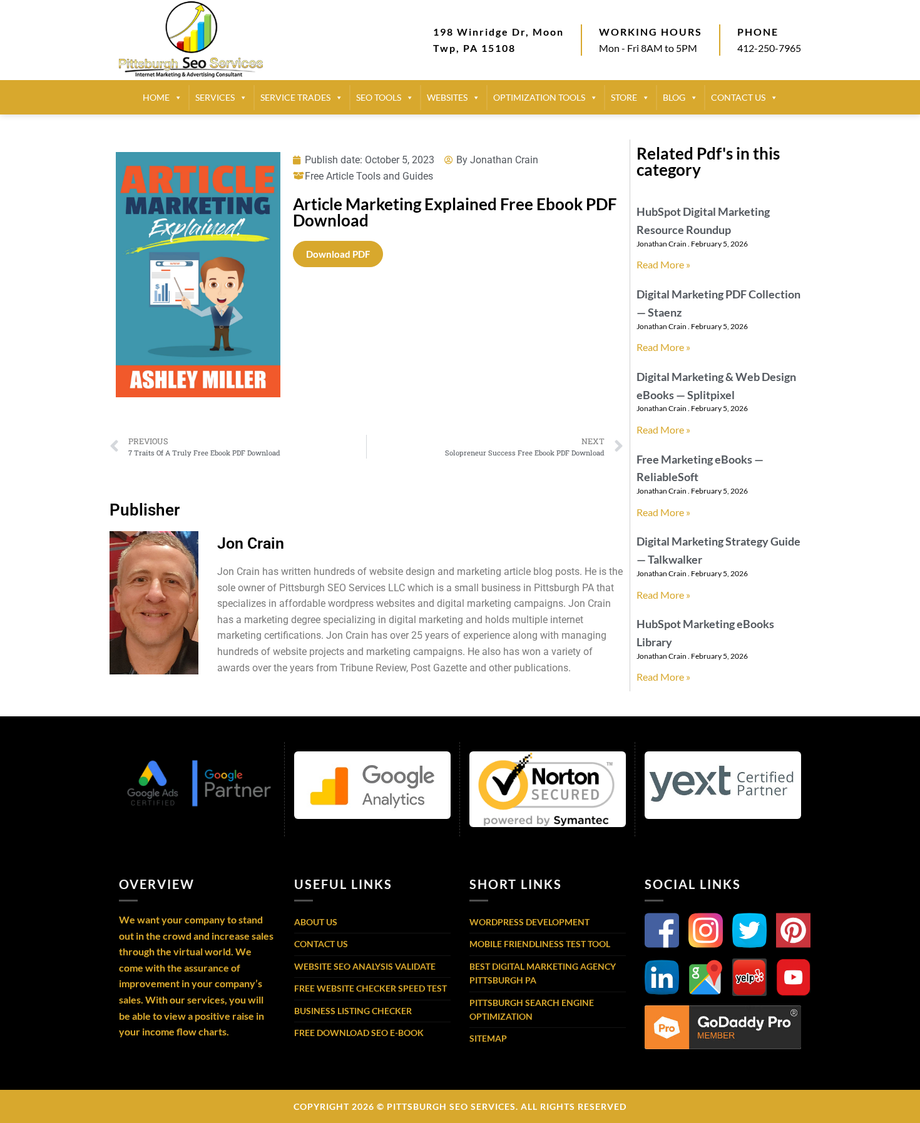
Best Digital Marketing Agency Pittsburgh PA (542, 973)
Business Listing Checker (353, 1010)
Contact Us (321, 943)
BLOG (674, 97)
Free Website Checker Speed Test (370, 988)
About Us (315, 922)
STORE (624, 97)
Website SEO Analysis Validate (365, 966)
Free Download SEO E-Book (359, 1032)
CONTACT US (738, 97)
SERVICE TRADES (295, 97)
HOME (156, 97)
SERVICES (215, 97)
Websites (447, 97)
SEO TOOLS (378, 97)
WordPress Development (529, 922)
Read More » (663, 264)
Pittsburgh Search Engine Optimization (531, 1009)
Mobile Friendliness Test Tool (539, 943)
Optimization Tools (539, 97)
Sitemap (488, 1038)
